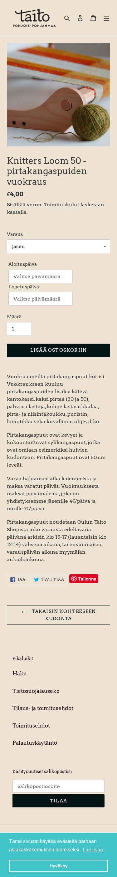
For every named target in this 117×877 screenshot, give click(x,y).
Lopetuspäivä (23, 287)
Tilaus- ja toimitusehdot (42, 708)
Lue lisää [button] (93, 849)
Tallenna (87, 579)
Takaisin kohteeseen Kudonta (63, 615)
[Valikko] (106, 18)
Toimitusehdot (31, 726)
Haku (19, 673)
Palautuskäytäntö (34, 743)
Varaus (15, 234)
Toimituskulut (61, 205)
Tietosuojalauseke (36, 691)
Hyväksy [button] (59, 865)
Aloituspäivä (22, 264)
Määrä (14, 317)
